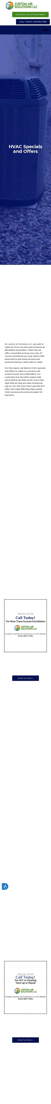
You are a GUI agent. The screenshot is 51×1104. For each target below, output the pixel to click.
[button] (30, 14)
